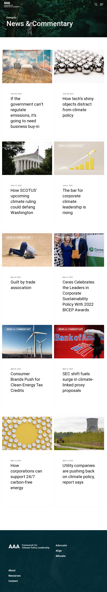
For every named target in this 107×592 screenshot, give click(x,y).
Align (59, 550)
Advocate (61, 545)
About (11, 570)
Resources (14, 575)
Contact (13, 580)
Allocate (60, 555)
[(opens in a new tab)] (27, 94)
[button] (101, 4)
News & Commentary (19, 54)
